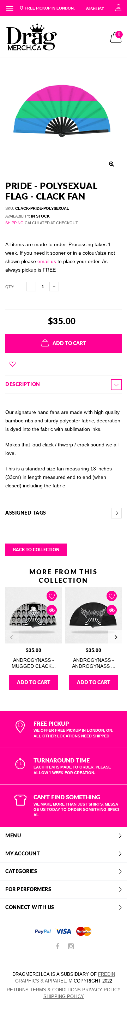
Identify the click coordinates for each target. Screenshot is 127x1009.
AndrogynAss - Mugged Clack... (34, 663)
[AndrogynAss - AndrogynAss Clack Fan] (93, 615)
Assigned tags (25, 513)
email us (46, 261)
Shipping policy (63, 996)
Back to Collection (36, 550)
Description (22, 384)
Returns (18, 989)
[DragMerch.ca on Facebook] (57, 947)
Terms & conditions (55, 989)
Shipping (14, 223)
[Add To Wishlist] (12, 364)
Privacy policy (101, 989)
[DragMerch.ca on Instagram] (71, 947)
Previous (11, 637)
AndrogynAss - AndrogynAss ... (93, 663)
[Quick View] (52, 610)
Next (115, 637)
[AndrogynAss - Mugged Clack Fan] (33, 615)
